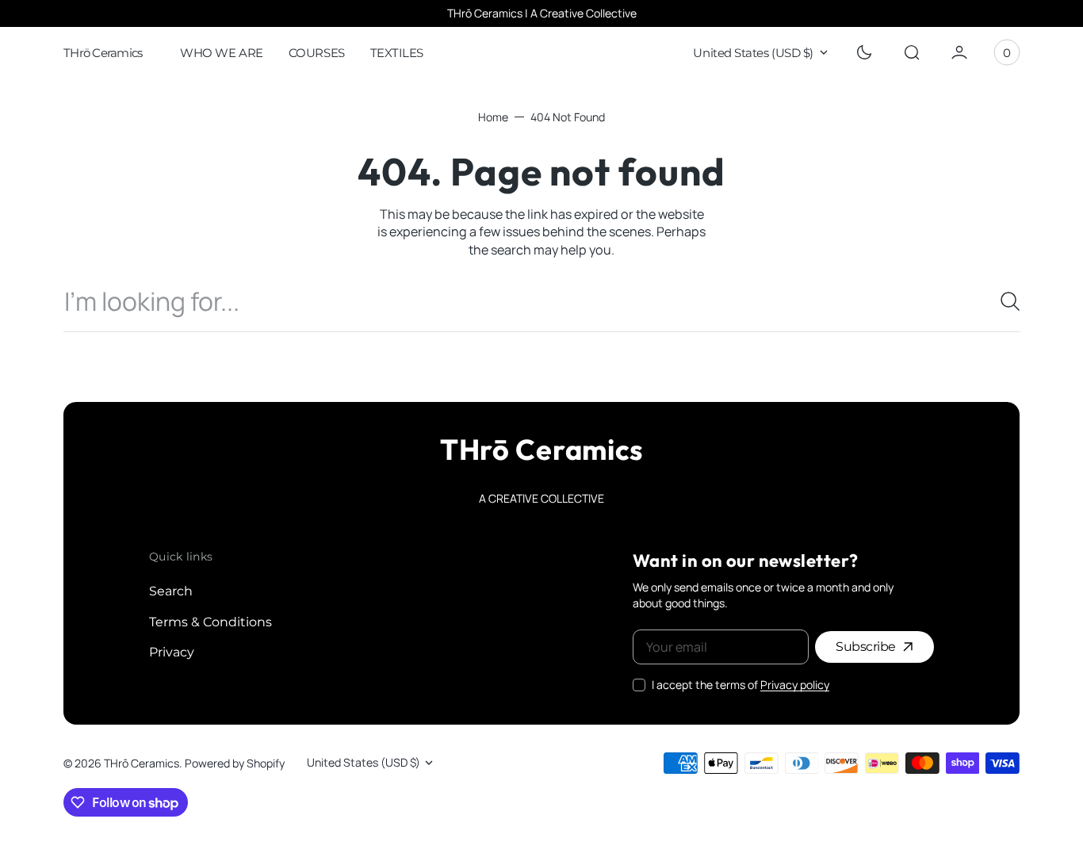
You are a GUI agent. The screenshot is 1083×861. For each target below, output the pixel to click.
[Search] (1004, 301)
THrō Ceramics (141, 763)
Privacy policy (794, 684)
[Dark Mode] (864, 52)
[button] (911, 52)
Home (493, 116)
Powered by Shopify (235, 763)
